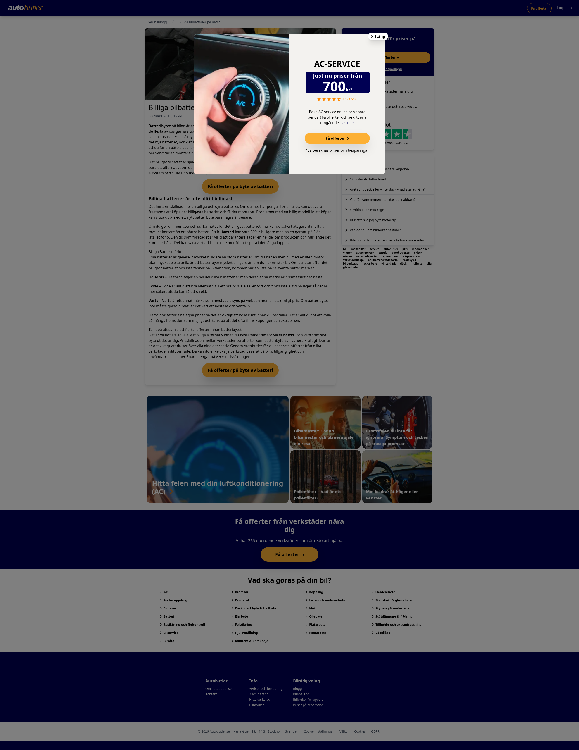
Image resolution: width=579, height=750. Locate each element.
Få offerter (336, 138)
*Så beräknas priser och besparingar (337, 150)
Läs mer (347, 122)
